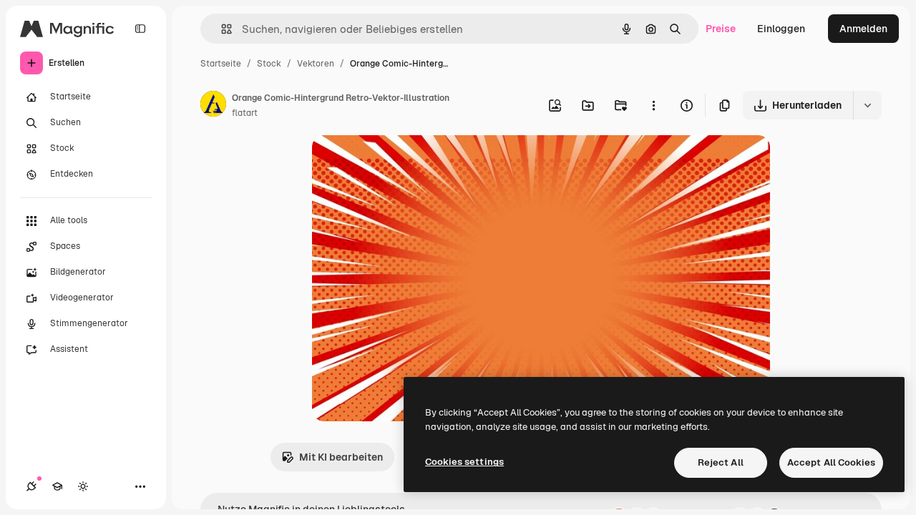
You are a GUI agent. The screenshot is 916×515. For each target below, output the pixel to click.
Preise (721, 28)
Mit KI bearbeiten (341, 457)
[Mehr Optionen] (653, 105)
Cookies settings (464, 462)
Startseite (220, 63)
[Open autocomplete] (220, 29)
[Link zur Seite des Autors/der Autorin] (213, 106)
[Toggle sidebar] (140, 28)
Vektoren (315, 63)
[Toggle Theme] (83, 486)
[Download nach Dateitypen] (867, 105)
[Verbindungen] (31, 486)
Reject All (721, 462)
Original (404, 163)
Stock (269, 63)
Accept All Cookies (831, 462)
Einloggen (781, 28)
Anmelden (863, 28)
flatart (245, 113)
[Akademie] (57, 486)
